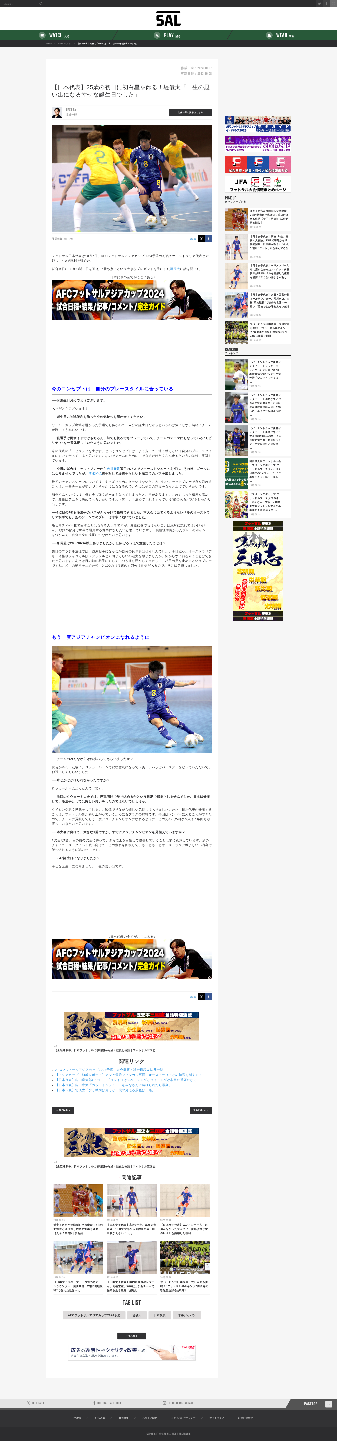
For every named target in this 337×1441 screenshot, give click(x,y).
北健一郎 (71, 114)
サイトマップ (217, 1417)
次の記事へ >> (200, 1110)
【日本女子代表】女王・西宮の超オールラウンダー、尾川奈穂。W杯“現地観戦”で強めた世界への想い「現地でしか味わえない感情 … (269, 302)
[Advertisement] (132, 352)
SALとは (100, 1417)
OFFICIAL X (38, 1403)
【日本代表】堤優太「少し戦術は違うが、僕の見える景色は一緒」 (105, 1090)
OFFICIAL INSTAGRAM (180, 1403)
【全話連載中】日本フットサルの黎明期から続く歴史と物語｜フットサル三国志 (105, 1050)
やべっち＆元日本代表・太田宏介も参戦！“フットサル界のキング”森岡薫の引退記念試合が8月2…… (184, 1286)
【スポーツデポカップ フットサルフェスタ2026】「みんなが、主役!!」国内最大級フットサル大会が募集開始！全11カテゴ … (265, 502)
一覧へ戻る (132, 1336)
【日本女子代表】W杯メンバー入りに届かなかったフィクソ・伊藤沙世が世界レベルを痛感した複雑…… (184, 1229)
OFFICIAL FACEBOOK (109, 1403)
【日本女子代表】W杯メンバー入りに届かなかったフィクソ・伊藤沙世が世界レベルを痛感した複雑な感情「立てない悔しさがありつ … (269, 273)
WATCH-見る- (64, 43)
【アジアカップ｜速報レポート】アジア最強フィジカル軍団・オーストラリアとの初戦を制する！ (128, 1075)
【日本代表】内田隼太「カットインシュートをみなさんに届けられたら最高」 (113, 1085)
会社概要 (124, 1417)
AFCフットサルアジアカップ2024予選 (94, 1315)
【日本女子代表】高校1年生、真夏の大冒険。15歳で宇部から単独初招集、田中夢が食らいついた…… (131, 1229)
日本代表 (160, 1315)
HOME (49, 43)
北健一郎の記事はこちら (190, 112)
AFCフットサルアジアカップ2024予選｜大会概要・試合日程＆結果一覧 (109, 1070)
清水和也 (95, 473)
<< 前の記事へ (62, 1110)
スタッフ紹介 (150, 1417)
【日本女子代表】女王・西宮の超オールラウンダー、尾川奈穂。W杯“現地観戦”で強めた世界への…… (78, 1286)
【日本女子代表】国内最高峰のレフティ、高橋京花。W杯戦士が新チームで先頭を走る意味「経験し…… (131, 1286)
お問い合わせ (245, 1417)
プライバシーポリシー (183, 1417)
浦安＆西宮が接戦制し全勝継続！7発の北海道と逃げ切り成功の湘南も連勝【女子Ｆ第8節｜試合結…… (78, 1229)
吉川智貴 (113, 469)
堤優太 (175, 269)
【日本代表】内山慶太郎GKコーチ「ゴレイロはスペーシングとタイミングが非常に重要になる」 (127, 1080)
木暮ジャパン (187, 1315)
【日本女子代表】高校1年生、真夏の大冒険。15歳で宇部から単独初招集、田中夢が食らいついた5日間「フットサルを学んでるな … (269, 244)
